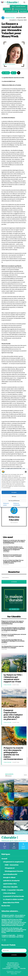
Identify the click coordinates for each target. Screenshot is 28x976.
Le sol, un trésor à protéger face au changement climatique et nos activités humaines (13, 561)
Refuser (14, 496)
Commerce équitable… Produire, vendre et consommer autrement (12, 936)
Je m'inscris (14, 955)
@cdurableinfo (9, 774)
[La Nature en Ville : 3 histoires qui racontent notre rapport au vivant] (14, 662)
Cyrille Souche (7, 684)
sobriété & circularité (9, 64)
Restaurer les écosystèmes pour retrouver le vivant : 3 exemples (12, 555)
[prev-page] (2, 940)
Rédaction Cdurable (9, 17)
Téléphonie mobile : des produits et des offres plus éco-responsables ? (13, 916)
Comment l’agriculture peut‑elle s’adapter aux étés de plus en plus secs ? (13, 714)
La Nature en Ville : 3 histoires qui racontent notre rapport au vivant (13, 678)
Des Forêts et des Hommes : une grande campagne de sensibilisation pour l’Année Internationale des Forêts (13, 930)
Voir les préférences (14, 500)
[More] (18, 72)
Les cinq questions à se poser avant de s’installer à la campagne (12, 647)
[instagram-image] (7, 785)
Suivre (25, 774)
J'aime (4, 842)
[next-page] (5, 940)
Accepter (14, 492)
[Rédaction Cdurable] (3, 17)
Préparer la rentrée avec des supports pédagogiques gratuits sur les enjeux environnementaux (14, 541)
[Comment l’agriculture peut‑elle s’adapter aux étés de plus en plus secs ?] (14, 698)
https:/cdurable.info (14, 522)
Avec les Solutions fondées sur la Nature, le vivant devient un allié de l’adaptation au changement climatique (13, 549)
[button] (25, 472)
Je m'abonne (14, 581)
